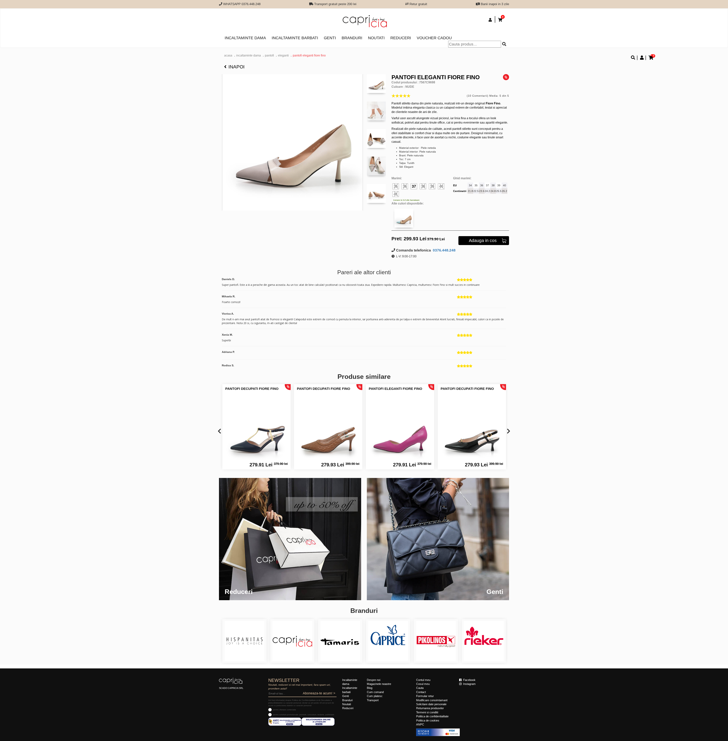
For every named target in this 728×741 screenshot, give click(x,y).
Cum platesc (375, 696)
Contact (421, 692)
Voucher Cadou (434, 38)
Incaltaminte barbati (295, 38)
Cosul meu (423, 683)
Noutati (376, 38)
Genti (330, 38)
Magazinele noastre (379, 683)
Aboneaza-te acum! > (319, 693)
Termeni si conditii (427, 712)
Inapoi (236, 66)
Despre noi (373, 679)
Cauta (420, 687)
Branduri (352, 38)
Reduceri (400, 38)
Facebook (468, 679)
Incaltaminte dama (245, 38)
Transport (373, 700)
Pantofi (269, 55)
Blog (369, 687)
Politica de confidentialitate (432, 716)
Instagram (469, 683)
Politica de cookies (427, 720)
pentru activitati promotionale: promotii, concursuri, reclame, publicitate (303, 715)
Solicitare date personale (431, 704)
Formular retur (425, 696)
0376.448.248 (444, 250)
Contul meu (423, 679)
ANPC (420, 724)
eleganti (283, 55)
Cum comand (375, 692)
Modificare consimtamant (431, 700)
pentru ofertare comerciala (284, 710)
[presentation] (219, 431)
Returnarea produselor (430, 708)
